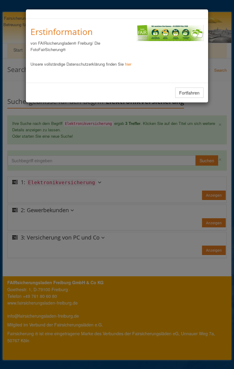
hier (128, 64)
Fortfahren (189, 93)
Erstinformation (61, 31)
